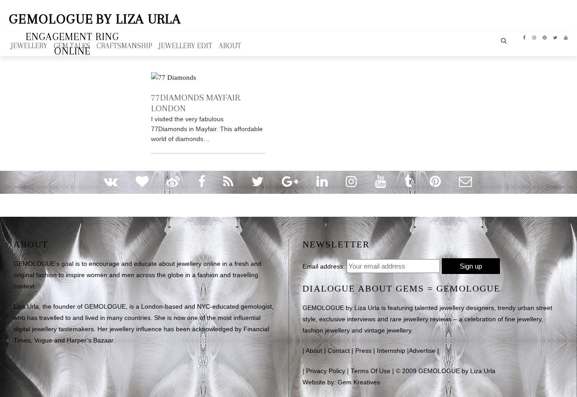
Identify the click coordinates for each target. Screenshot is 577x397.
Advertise (422, 350)
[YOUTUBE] (566, 37)
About (314, 350)
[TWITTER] (555, 37)
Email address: (323, 266)
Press (363, 350)
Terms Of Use (370, 371)
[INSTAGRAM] (534, 37)
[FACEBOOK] (524, 37)
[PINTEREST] (545, 37)
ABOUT (230, 45)
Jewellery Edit (185, 45)
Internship (391, 350)
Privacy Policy (325, 371)
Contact (339, 350)
